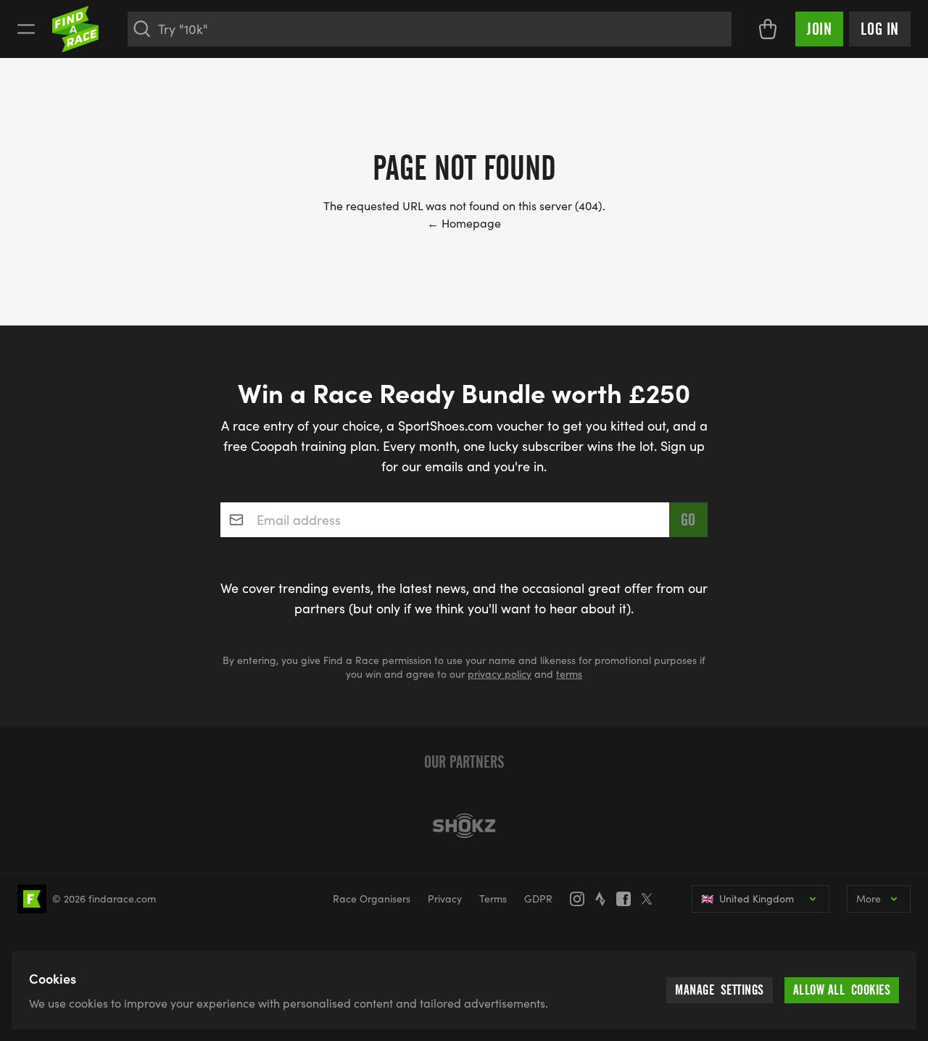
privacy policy (499, 674)
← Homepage (464, 223)
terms (569, 674)
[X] (651, 899)
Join (819, 29)
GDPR (538, 898)
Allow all (842, 990)
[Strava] (604, 899)
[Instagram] (581, 899)
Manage (719, 990)
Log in (880, 29)
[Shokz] (464, 825)
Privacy (445, 898)
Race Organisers (371, 898)
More (868, 898)
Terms (493, 898)
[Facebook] (627, 899)
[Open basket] (768, 29)
